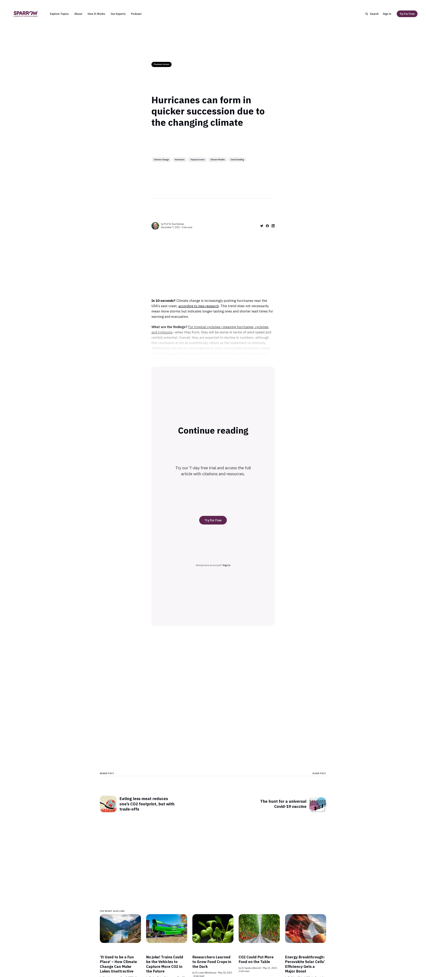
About (78, 13)
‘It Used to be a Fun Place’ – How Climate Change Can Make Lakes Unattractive (118, 964)
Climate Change (161, 159)
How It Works (96, 13)
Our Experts (118, 13)
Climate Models (217, 159)
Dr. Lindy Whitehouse (205, 972)
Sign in (387, 13)
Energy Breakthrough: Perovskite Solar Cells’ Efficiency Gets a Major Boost (305, 964)
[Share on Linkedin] (272, 226)
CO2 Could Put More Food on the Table (256, 959)
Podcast (136, 13)
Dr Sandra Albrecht (251, 968)
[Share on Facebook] (266, 226)
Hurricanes (180, 159)
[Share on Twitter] (260, 226)
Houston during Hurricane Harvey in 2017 (234, 359)
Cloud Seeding (237, 159)
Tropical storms (197, 159)
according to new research (198, 306)
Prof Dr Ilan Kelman (174, 224)
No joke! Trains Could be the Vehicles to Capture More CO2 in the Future (164, 964)
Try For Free (407, 13)
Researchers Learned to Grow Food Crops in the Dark (211, 962)
